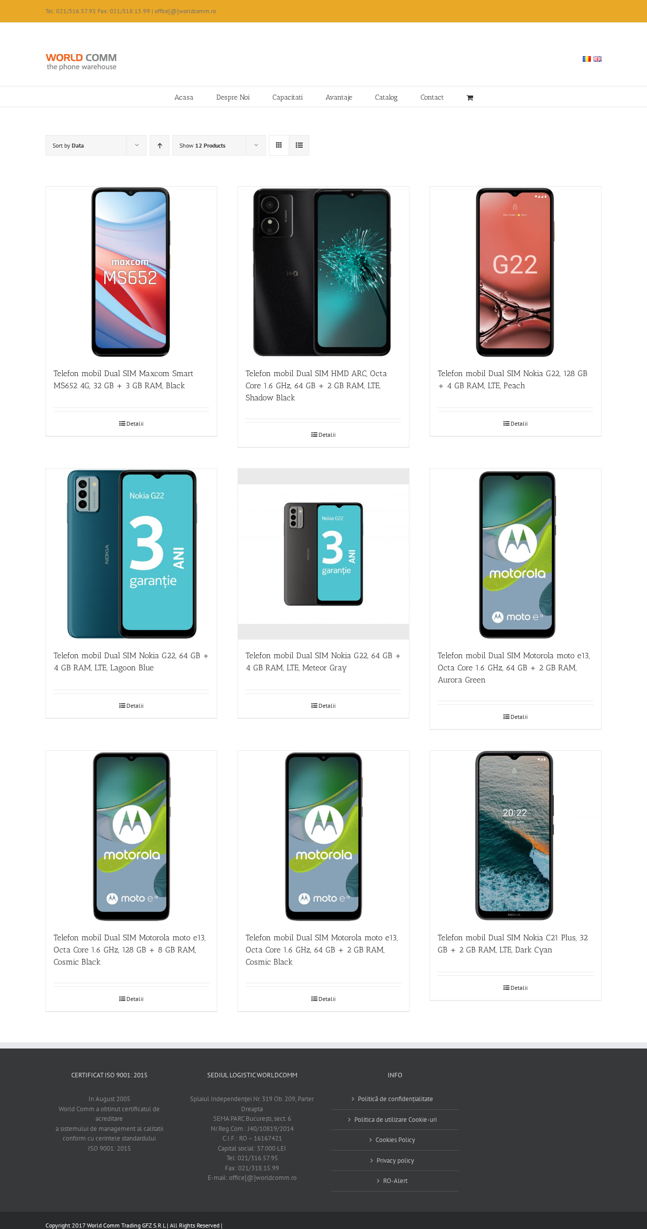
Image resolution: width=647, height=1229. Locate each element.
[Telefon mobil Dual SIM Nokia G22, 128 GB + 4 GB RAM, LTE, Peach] (515, 272)
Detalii (135, 423)
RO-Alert (395, 1180)
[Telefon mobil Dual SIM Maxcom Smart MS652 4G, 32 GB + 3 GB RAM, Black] (131, 272)
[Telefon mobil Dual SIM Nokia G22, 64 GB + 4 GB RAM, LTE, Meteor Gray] (323, 554)
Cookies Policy (395, 1139)
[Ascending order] (159, 145)
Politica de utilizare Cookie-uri (395, 1119)
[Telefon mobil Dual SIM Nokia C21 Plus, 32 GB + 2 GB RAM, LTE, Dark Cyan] (515, 836)
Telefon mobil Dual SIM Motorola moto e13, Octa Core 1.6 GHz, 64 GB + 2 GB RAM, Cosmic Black (322, 950)
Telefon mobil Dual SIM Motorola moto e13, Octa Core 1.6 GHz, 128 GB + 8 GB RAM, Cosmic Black (130, 950)
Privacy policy (395, 1160)
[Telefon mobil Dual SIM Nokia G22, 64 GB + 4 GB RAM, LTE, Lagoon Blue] (131, 554)
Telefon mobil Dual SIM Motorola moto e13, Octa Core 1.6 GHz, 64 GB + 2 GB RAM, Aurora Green (514, 668)
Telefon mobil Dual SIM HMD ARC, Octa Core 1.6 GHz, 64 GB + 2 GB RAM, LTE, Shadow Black (316, 385)
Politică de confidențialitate (395, 1099)
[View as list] (299, 145)
